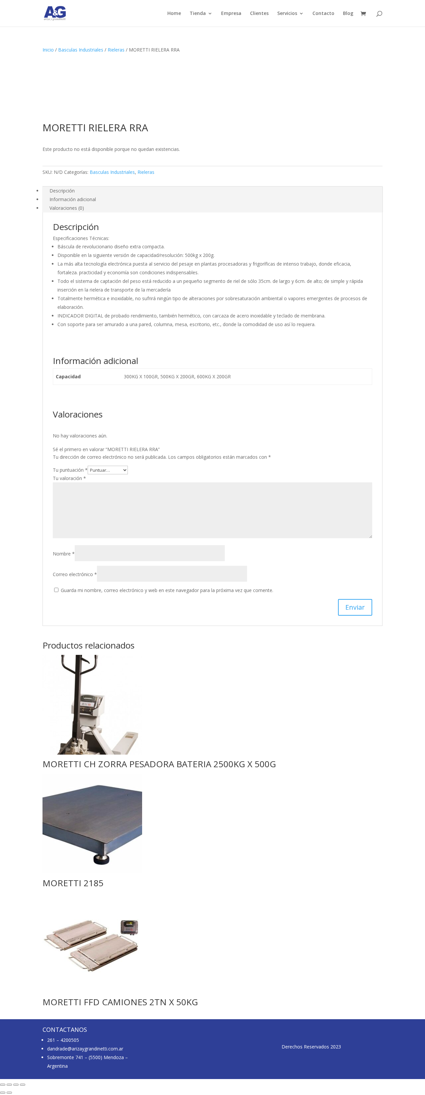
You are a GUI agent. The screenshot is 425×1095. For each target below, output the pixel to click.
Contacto (323, 13)
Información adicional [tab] (72, 199)
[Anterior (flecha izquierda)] (2, 1093)
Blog (348, 13)
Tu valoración (69, 478)
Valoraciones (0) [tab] (66, 208)
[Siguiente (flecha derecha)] (9, 1093)
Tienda (198, 13)
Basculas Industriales (80, 50)
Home (174, 13)
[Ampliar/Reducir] (2, 1085)
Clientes (259, 13)
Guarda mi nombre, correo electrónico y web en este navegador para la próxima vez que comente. (167, 590)
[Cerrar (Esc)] (22, 1085)
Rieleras (116, 50)
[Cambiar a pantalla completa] (9, 1085)
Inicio (48, 50)
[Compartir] (16, 1085)
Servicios (287, 13)
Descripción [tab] (62, 190)
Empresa (231, 13)
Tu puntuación (70, 470)
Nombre (64, 553)
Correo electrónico (75, 574)
